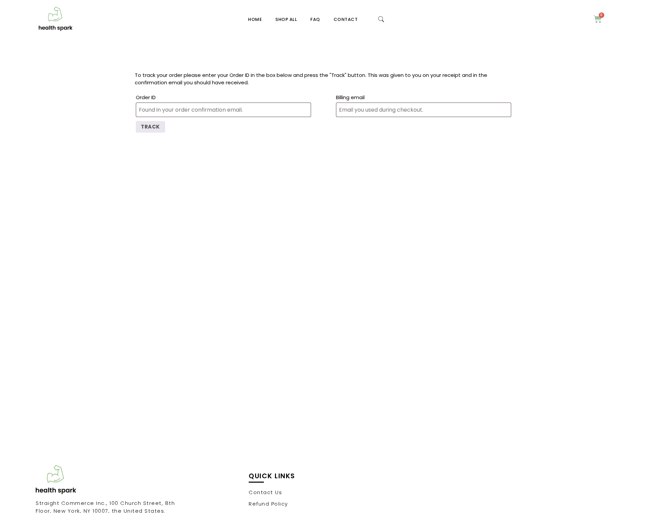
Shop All (286, 19)
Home (255, 19)
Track (150, 126)
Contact (346, 19)
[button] (381, 19)
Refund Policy (268, 503)
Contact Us (265, 492)
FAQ (315, 19)
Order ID (146, 97)
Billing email (350, 97)
